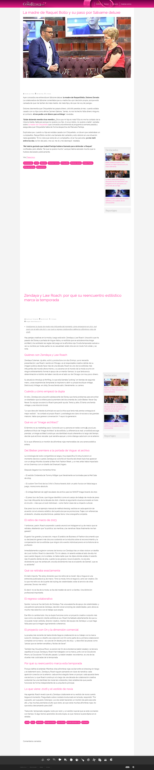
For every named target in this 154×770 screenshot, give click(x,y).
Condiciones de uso (23, 767)
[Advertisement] (77, 85)
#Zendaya (85, 722)
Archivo (98, 4)
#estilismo (40, 722)
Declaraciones (28, 163)
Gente (36, 163)
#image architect (50, 722)
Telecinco (30, 157)
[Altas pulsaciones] (43, 759)
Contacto (115, 4)
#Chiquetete (65, 163)
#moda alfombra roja (73, 722)
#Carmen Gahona (53, 163)
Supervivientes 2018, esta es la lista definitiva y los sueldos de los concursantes (117, 201)
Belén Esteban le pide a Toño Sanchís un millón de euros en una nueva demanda (117, 164)
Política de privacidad (33, 767)
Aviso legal (48, 767)
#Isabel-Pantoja (88, 163)
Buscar (106, 4)
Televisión (43, 163)
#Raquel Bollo (41, 167)
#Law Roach (61, 722)
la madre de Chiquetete (38, 125)
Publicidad (41, 767)
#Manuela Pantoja (29, 167)
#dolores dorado (76, 163)
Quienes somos (126, 4)
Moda (32, 722)
